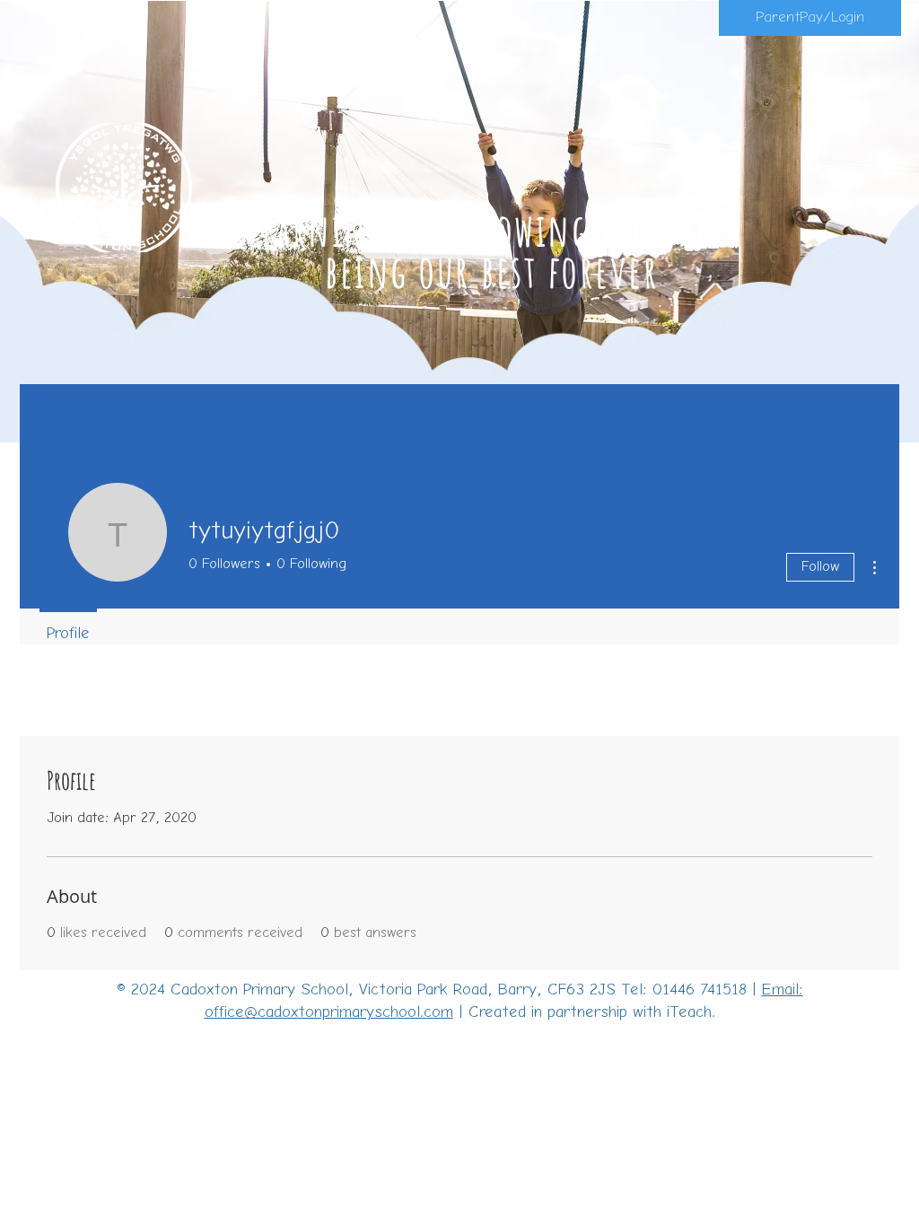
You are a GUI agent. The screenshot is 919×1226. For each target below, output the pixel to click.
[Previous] (101, 216)
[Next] (818, 216)
